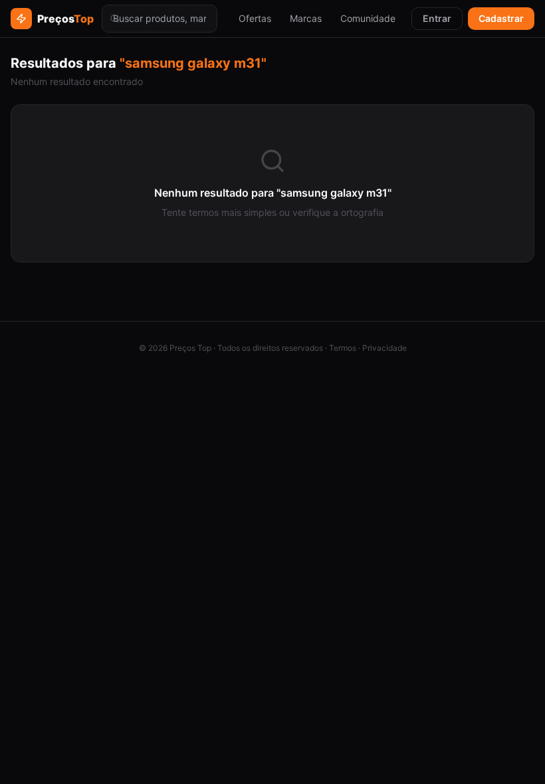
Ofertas (255, 18)
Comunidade (367, 18)
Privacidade (384, 348)
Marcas (306, 18)
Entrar (437, 18)
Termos (342, 348)
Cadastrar (501, 18)
